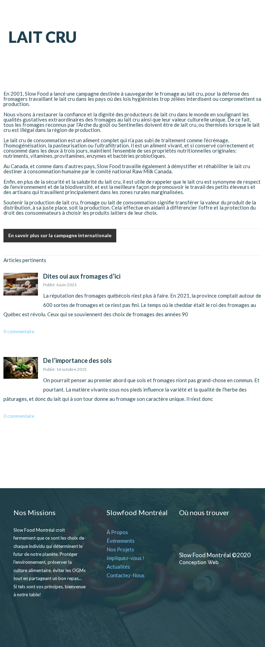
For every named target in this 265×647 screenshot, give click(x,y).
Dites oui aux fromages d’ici (81, 276)
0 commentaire (18, 331)
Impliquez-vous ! (125, 558)
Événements (121, 541)
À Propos (117, 532)
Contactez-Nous (126, 575)
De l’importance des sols (77, 360)
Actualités (118, 566)
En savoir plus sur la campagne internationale (59, 235)
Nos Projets (120, 549)
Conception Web (199, 562)
